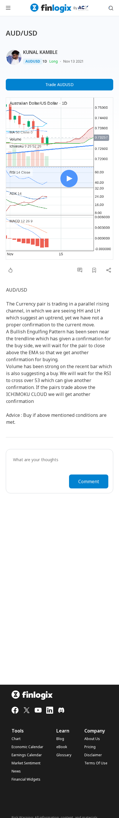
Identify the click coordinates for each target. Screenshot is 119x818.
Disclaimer (93, 755)
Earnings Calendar (27, 755)
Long (53, 61)
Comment (88, 481)
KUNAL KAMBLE (40, 52)
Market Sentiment (26, 763)
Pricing (90, 747)
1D (44, 61)
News (16, 771)
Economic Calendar (27, 747)
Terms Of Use (95, 763)
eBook (61, 747)
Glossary (63, 755)
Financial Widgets (26, 779)
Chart (16, 739)
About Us (92, 739)
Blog (60, 739)
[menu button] (8, 8)
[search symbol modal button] (110, 8)
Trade (59, 84)
